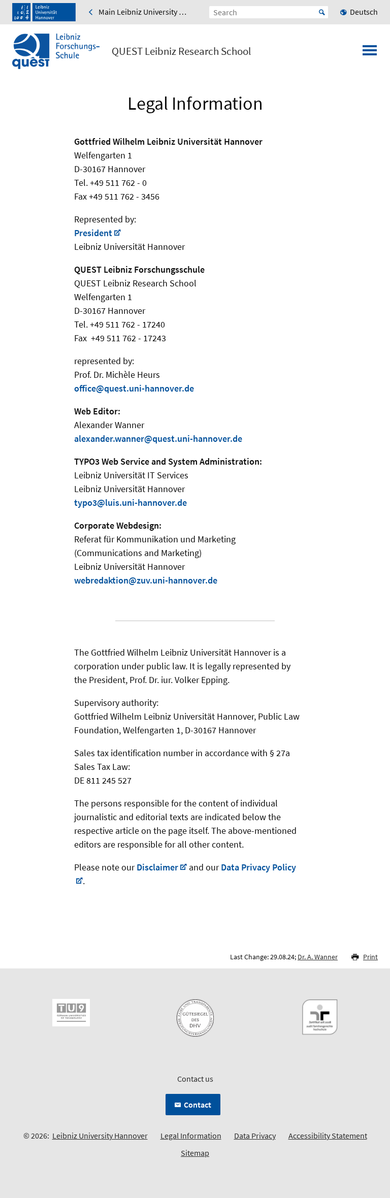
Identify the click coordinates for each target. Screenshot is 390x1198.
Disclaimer (157, 867)
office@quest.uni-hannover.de (134, 388)
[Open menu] (370, 53)
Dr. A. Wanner (318, 956)
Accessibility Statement (327, 1135)
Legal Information (190, 1135)
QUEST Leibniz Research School (181, 51)
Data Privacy (255, 1135)
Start (322, 12)
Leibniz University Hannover (100, 1135)
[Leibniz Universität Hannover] (44, 12)
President (93, 233)
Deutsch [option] (364, 12)
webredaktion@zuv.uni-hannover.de (145, 580)
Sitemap (195, 1153)
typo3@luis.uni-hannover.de (130, 502)
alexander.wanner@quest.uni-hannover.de (158, 438)
